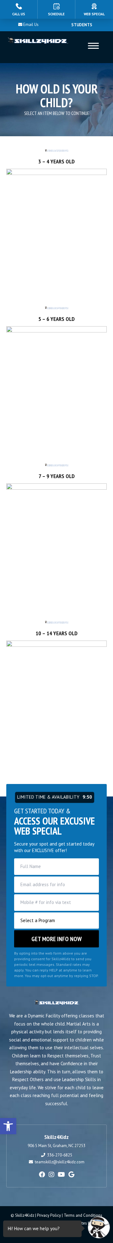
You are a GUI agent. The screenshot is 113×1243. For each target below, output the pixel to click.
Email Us (31, 24)
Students (81, 24)
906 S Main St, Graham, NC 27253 (56, 1145)
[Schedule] (56, 9)
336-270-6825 (59, 1155)
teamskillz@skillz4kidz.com (59, 1162)
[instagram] (51, 1175)
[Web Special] (94, 9)
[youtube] (61, 1175)
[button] (8, 1126)
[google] (71, 1175)
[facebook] (42, 1175)
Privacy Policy (49, 1215)
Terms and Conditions (83, 1215)
